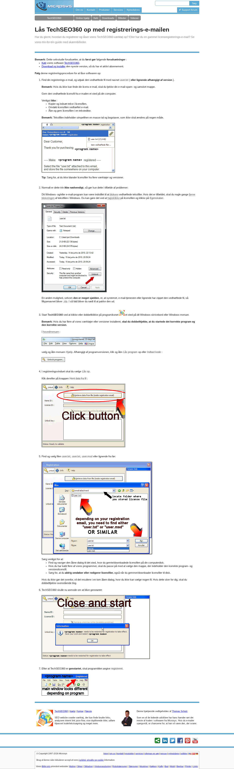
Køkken (153, 766)
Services (118, 9)
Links (195, 766)
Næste (88, 711)
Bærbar (180, 766)
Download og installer (53, 66)
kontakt (120, 753)
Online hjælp (82, 18)
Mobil (172, 766)
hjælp (72, 711)
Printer (188, 766)
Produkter (104, 9)
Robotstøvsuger (119, 766)
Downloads (108, 18)
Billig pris (46, 766)
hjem (105, 753)
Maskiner (144, 766)
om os (112, 753)
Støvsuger (133, 766)
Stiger (80, 766)
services (139, 753)
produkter (129, 753)
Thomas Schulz (180, 711)
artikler (184, 753)
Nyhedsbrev (133, 9)
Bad (166, 766)
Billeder (122, 18)
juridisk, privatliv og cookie (91, 760)
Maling (72, 766)
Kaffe (160, 766)
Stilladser (88, 766)
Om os (79, 9)
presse (164, 753)
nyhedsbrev (173, 753)
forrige (80, 711)
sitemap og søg (152, 753)
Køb (96, 18)
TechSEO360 (54, 18)
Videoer (134, 18)
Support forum (189, 9)
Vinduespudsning (102, 766)
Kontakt (91, 9)
